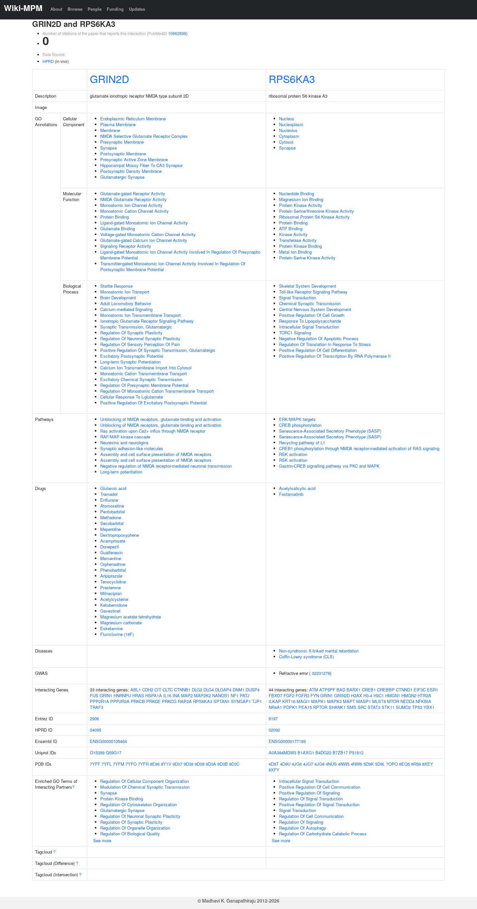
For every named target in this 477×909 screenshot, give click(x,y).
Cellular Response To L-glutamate (131, 397)
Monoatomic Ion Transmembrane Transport (140, 315)
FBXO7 (275, 695)
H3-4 (367, 695)
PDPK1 (290, 707)
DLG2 (197, 690)
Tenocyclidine (113, 582)
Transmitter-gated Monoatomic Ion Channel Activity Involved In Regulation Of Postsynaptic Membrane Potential (172, 266)
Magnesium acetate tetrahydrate (130, 617)
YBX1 (428, 707)
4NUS (331, 764)
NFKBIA (423, 701)
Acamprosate (112, 541)
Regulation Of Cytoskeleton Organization (138, 804)
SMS (351, 707)
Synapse (108, 148)
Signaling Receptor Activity (125, 246)
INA (176, 695)
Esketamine (111, 628)
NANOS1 (220, 695)
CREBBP (386, 690)
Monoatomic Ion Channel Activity (131, 205)
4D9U (285, 764)
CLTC (168, 690)
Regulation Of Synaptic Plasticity (131, 332)
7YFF (95, 764)
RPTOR (320, 707)
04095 (95, 730)
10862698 (177, 33)
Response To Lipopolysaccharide (310, 321)
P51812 (356, 752)
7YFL (107, 764)
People (95, 9)
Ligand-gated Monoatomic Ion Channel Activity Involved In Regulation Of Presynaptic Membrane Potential (180, 255)
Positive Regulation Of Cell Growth (311, 315)
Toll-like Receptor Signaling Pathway (313, 292)
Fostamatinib (291, 494)
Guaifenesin (111, 552)
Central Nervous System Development (315, 309)
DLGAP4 (223, 690)
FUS (94, 695)
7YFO (131, 764)
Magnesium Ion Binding (301, 199)
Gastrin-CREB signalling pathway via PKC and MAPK (329, 466)
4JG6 (297, 764)
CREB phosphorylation (300, 425)
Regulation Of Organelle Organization (135, 828)
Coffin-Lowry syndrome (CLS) (306, 656)
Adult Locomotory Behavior (125, 303)
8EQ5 (404, 764)
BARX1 (354, 690)
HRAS (138, 695)
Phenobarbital (113, 570)
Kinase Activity (293, 234)
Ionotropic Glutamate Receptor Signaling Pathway (147, 321)
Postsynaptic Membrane (123, 153)
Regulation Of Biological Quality (130, 834)
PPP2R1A (99, 701)
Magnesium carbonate (121, 622)
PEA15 (305, 707)
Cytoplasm (289, 136)
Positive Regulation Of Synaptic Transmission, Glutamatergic (157, 350)
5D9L (380, 764)
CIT (157, 690)
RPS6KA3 (292, 78)
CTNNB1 (182, 690)
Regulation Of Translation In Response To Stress (325, 344)
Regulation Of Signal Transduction (311, 798)
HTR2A (424, 695)
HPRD (48, 61)
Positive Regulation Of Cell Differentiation (318, 350)
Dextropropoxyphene (119, 535)
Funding (115, 9)
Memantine (110, 558)
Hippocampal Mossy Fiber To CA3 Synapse (141, 165)
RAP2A (185, 701)
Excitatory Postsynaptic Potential (131, 356)
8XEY (427, 764)
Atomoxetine (112, 506)
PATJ (245, 695)
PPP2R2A (119, 701)
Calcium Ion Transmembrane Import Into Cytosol (145, 368)
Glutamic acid (113, 488)
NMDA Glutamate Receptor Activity (133, 199)
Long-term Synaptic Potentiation (130, 362)
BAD (340, 690)
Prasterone (110, 587)
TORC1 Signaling (295, 332)
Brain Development (118, 297)
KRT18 (288, 701)
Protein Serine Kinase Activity (307, 258)
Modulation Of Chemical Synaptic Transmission (145, 787)
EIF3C (420, 690)
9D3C (234, 764)
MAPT (349, 701)
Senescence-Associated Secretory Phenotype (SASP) (330, 431)
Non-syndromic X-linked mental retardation (319, 651)
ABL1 (135, 690)
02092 (274, 730)
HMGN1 (392, 695)
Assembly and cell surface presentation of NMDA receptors (156, 454)
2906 (94, 718)
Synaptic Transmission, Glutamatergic (136, 327)
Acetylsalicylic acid (297, 488)
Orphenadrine (112, 564)
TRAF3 (96, 707)
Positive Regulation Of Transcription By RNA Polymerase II (335, 356)
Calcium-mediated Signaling (126, 309)
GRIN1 (106, 695)
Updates (137, 9)
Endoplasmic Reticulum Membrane (133, 118)
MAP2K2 (202, 695)
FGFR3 (302, 695)
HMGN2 (408, 695)
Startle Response (116, 286)
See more (102, 840)
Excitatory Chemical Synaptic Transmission (141, 379)
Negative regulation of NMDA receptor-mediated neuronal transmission (166, 466)
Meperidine (110, 529)
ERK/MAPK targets (297, 419)
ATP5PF (327, 690)
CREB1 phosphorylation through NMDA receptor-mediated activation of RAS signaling (359, 448)
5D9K (368, 764)
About (56, 9)
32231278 (321, 673)
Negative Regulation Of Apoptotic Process (319, 338)
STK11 (388, 707)
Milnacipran (111, 593)
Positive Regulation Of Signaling (309, 793)
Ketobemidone (113, 605)
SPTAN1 (222, 701)
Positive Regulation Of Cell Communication (319, 787)
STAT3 (374, 707)
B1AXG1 (306, 752)
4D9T (274, 764)
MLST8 (379, 701)
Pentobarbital (112, 511)
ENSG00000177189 (287, 741)
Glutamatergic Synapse (122, 177)
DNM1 (238, 690)
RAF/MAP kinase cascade (125, 437)
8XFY (274, 770)
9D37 (177, 764)
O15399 (97, 752)
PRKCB (138, 701)
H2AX (356, 695)
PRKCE (153, 701)
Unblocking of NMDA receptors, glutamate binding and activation (160, 419)
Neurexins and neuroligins (124, 442)
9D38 (188, 764)
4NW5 (343, 764)
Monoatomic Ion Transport (124, 292)
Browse (74, 9)
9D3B (222, 764)
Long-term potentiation (121, 472)
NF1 (234, 695)
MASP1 (363, 701)
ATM (313, 690)
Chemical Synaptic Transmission (310, 303)
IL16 (167, 695)
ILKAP (275, 701)
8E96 (155, 764)
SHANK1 (337, 707)
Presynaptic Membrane (122, 142)
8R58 (416, 764)
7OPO (392, 764)
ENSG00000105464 (108, 741)
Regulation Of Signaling (301, 822)
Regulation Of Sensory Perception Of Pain (140, 344)
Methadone (110, 517)
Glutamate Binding (117, 228)
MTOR (393, 701)
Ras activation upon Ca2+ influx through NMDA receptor (152, 431)
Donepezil (109, 547)
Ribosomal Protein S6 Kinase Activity (314, 217)
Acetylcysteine (114, 599)
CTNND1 (404, 690)
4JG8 (319, 764)
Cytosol (286, 142)
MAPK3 (334, 701)
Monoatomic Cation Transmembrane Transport (143, 373)
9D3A (211, 764)
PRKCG (169, 701)
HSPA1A (153, 695)
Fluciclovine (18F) (117, 634)
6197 (273, 718)
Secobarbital (112, 523)
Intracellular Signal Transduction (309, 327)
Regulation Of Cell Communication (311, 816)
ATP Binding (290, 228)
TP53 (417, 707)
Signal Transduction (297, 297)
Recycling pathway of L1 (302, 442)
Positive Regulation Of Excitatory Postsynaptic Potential (153, 403)
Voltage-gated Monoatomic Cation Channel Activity (148, 234)
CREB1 (369, 690)
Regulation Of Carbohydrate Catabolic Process (323, 834)
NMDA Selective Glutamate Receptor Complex (144, 136)
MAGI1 (303, 701)
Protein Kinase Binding (300, 246)
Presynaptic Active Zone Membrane (134, 159)
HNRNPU (122, 695)
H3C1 (378, 695)
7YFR (143, 764)
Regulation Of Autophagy (302, 828)
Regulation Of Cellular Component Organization (144, 781)
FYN (315, 695)
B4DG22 (323, 752)
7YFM (118, 764)
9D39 (199, 764)
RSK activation (293, 454)
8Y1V (166, 764)
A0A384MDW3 (282, 752)
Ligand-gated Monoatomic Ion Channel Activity (144, 223)
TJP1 (257, 701)
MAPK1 (318, 701)
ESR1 (432, 690)
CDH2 (147, 690)
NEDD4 (407, 701)
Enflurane (109, 500)
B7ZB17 (340, 752)
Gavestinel (110, 611)
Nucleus (286, 118)
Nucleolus (288, 130)
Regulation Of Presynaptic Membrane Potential (144, 385)
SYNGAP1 (241, 701)
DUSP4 (253, 690)
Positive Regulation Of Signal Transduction (319, 804)
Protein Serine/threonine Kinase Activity (316, 211)
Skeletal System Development (307, 286)
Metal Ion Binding (295, 252)
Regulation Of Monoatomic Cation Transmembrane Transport (157, 391)
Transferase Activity (298, 240)
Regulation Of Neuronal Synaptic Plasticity (140, 338)
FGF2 (289, 695)
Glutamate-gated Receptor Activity (132, 193)
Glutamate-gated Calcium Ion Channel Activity (143, 240)
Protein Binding (114, 217)
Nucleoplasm (291, 124)
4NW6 (356, 764)
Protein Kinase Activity (300, 205)
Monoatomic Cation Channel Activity (134, 211)
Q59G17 (113, 752)
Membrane (110, 130)
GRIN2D (109, 78)
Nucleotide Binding (296, 193)
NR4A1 (275, 707)
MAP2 (187, 695)
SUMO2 (403, 707)
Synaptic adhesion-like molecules (131, 448)
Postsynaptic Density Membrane (131, 171)
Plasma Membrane (118, 124)
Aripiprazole (111, 576)
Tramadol (108, 494)
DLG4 (208, 690)
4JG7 (308, 764)
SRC (362, 707)
